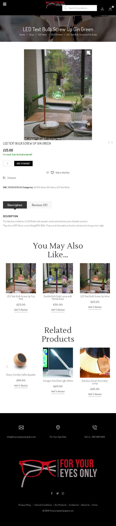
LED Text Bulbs (62, 187)
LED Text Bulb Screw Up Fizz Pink (111, 144)
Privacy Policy (25, 505)
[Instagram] (62, 493)
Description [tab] (15, 205)
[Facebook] (51, 493)
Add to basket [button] (21, 309)
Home (22, 34)
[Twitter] (57, 493)
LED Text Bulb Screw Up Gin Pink (108, 144)
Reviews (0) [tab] (39, 205)
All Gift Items (57, 34)
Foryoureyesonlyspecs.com (62, 510)
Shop (31, 34)
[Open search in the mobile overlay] (79, 8)
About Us (85, 505)
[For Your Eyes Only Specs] (58, 5)
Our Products (60, 505)
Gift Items (42, 34)
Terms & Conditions (43, 505)
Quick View (33, 290)
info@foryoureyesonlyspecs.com (21, 437)
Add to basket (23, 163)
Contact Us (74, 505)
